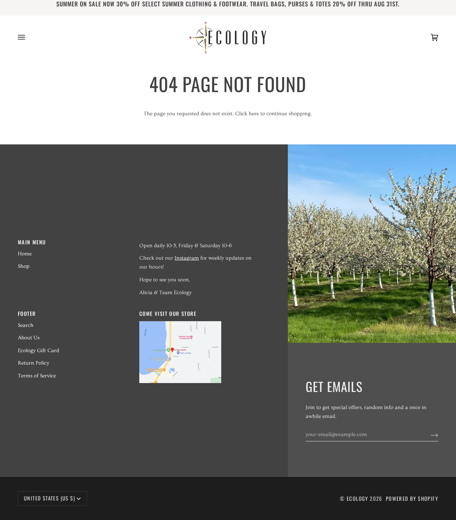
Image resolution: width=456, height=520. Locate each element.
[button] (195, 240)
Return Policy (33, 363)
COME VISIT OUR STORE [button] (167, 313)
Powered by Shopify (412, 498)
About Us (29, 338)
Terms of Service (37, 376)
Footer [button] (27, 313)
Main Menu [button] (32, 242)
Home (25, 254)
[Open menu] (28, 37)
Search (25, 325)
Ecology (358, 498)
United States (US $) (49, 498)
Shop (24, 266)
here (254, 114)
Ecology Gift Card (38, 350)
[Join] (428, 434)
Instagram (187, 258)
